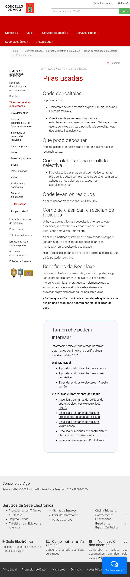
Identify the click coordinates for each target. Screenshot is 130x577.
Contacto (76, 569)
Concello (11, 32)
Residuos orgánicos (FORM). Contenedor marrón (21, 123)
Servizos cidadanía (55, 32)
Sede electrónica (16, 41)
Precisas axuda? (114, 570)
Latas (14, 152)
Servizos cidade (87, 32)
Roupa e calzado (20, 211)
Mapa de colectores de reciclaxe (20, 221)
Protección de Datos (34, 569)
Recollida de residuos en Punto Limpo (82, 440)
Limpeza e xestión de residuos (63, 50)
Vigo (30, 32)
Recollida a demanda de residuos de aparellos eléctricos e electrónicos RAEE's (81, 403)
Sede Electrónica (103, 3)
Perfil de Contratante (65, 515)
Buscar (124, 11)
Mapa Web (58, 569)
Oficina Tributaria (106, 510)
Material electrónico (17, 195)
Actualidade (44, 41)
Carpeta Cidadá (18, 519)
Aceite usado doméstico (18, 185)
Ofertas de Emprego (64, 510)
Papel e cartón (19, 171)
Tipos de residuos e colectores (100, 50)
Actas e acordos (62, 519)
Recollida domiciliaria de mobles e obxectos (19, 86)
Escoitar (115, 62)
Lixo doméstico (19, 113)
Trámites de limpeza (20, 235)
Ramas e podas (19, 146)
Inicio (16, 50)
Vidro (14, 177)
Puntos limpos (17, 229)
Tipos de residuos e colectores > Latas (82, 368)
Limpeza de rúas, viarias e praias (18, 243)
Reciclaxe (14, 96)
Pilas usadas (19, 204)
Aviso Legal (10, 569)
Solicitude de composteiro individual (18, 136)
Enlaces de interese (20, 261)
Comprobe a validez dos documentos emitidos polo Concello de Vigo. (108, 553)
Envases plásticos (21, 158)
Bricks (14, 164)
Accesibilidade (96, 569)
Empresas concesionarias (17, 253)
